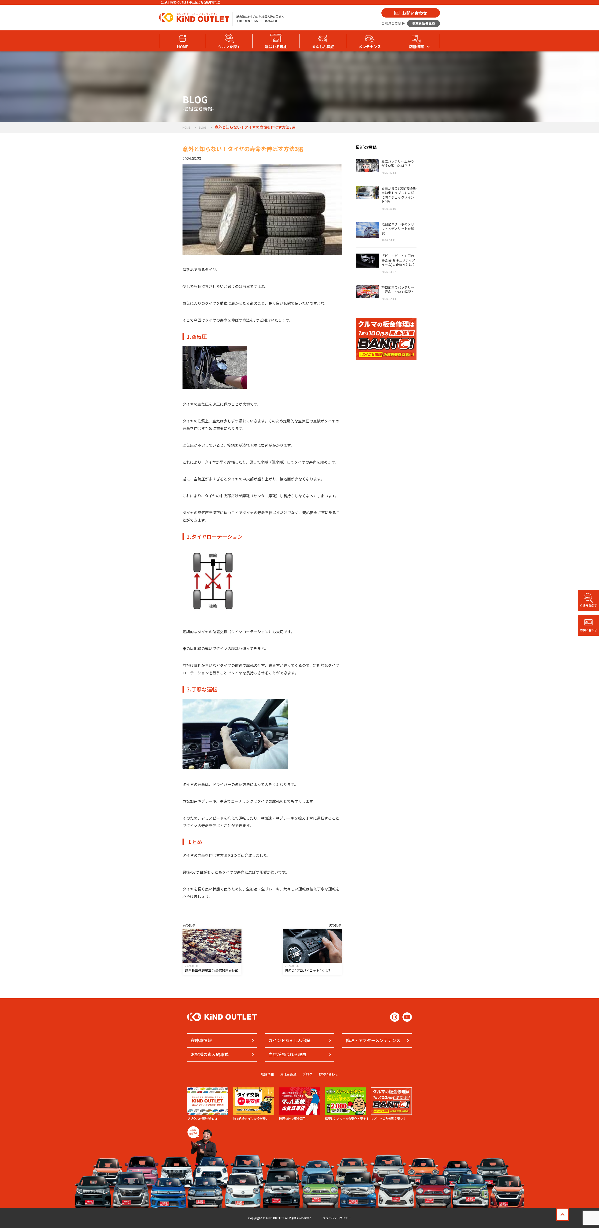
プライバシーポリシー (337, 1218)
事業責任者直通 (423, 23)
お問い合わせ (328, 1074)
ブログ (307, 1074)
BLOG (202, 127)
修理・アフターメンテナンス (373, 1040)
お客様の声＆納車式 (210, 1054)
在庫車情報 (201, 1040)
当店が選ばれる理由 (287, 1054)
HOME (186, 127)
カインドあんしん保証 (289, 1040)
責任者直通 (288, 1074)
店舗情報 (267, 1074)
